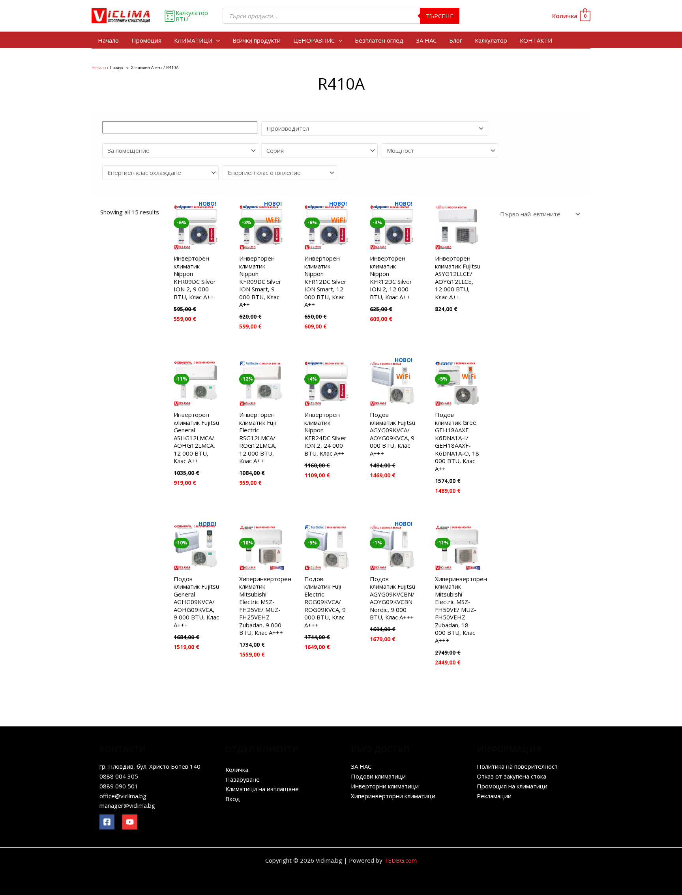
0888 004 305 (118, 776)
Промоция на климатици (512, 786)
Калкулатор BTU (192, 15)
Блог (455, 40)
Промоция (146, 40)
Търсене (439, 16)
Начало (108, 40)
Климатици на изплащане (262, 789)
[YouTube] (129, 821)
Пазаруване (242, 779)
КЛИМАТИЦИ (193, 40)
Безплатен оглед (379, 40)
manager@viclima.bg (127, 805)
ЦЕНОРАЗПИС (314, 40)
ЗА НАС (426, 40)
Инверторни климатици (385, 786)
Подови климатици (378, 776)
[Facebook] (106, 821)
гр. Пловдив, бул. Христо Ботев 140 (149, 766)
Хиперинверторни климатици (393, 796)
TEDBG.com (400, 860)
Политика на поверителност (517, 766)
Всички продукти (256, 40)
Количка (236, 769)
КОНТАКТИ (536, 40)
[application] (216, 40)
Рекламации (494, 796)
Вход (232, 799)
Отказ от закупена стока (511, 776)
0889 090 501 (118, 786)
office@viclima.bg (122, 796)
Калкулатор (491, 40)
